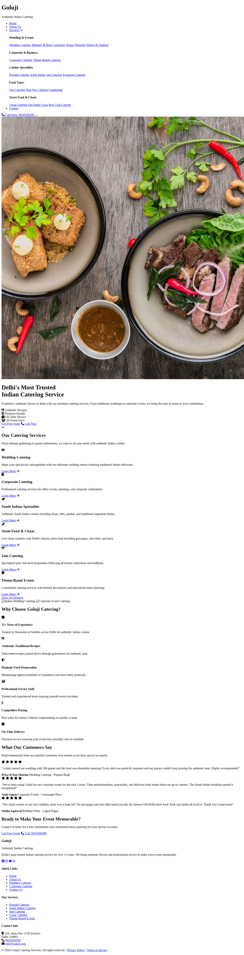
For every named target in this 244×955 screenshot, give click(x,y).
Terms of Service (97, 950)
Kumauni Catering (74, 74)
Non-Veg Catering (37, 90)
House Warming (76, 45)
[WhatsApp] (14, 861)
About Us (15, 26)
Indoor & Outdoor (97, 45)
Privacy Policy (76, 950)
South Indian (38, 74)
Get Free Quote (11, 423)
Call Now (30, 423)
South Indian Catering (22, 908)
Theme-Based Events (22, 918)
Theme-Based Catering (47, 60)
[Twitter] (10, 861)
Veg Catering (17, 90)
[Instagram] (6, 861)
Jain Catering (54, 74)
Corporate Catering (20, 60)
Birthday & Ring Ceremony (48, 45)
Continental (56, 90)
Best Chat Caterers (60, 105)
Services (14, 30)
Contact (13, 108)
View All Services (12, 597)
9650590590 (13, 940)
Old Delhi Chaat (38, 105)
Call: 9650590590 (35, 833)
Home (13, 23)
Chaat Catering (18, 105)
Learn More (9, 471)
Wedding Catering (20, 45)
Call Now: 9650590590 (20, 114)
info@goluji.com (15, 943)
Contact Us (16, 889)
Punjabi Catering (19, 74)
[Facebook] (3, 861)
